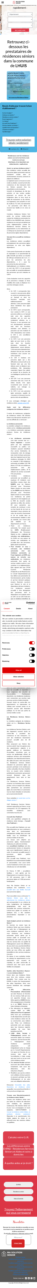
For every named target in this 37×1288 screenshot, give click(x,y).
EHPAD (18, 1184)
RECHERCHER (20, 30)
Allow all (19, 670)
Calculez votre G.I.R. (18, 1137)
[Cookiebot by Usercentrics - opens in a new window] (26, 603)
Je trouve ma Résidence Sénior (19, 97)
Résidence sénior (18, 1191)
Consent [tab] (7, 608)
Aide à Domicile (18, 1198)
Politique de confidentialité (20, 1274)
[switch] (32, 649)
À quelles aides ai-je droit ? (18, 1163)
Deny (18, 683)
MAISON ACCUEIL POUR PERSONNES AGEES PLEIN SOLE (16, 75)
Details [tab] (18, 608)
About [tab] (30, 608)
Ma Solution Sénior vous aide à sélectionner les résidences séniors (18, 898)
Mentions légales (20, 1257)
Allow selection (18, 677)
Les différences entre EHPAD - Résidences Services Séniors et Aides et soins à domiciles (18, 1150)
